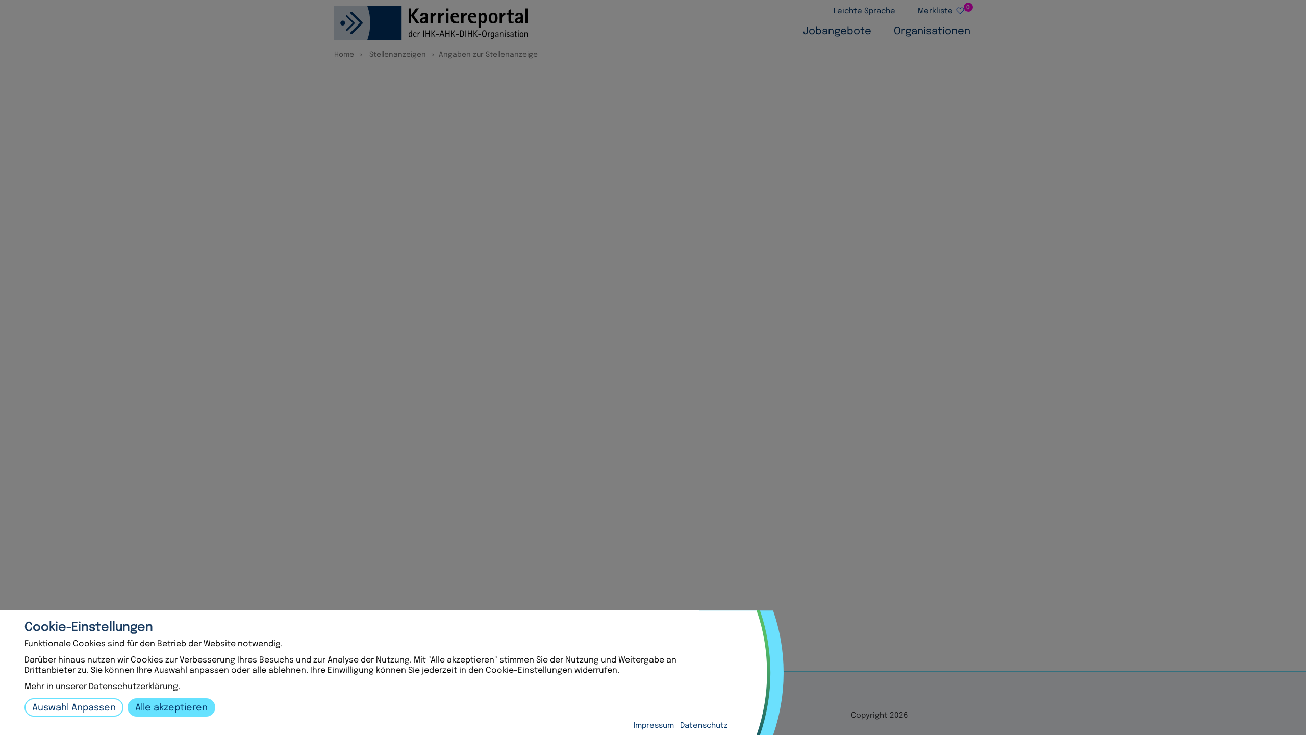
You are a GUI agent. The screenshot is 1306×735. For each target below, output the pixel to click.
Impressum (654, 726)
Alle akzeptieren (171, 708)
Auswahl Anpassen (74, 708)
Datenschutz (703, 726)
